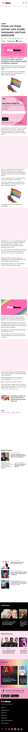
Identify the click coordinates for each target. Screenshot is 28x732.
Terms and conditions (7, 720)
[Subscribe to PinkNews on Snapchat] (18, 729)
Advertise (3, 715)
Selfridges (18, 412)
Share (4, 41)
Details (10, 241)
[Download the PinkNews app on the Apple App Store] (5, 696)
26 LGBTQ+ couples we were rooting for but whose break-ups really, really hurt (18, 398)
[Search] (23, 3)
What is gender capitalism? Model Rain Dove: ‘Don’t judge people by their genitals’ (19, 573)
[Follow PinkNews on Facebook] (6, 729)
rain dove (13, 412)
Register (5, 119)
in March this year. (16, 379)
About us (3, 707)
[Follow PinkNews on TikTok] (8, 729)
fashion (2, 412)
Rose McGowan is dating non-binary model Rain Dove (18, 563)
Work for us (4, 718)
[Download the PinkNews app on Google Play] (14, 696)
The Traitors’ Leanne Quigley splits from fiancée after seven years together (9, 623)
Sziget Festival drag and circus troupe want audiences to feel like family (9, 680)
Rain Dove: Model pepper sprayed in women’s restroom (20, 465)
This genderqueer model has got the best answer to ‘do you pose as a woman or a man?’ (19, 583)
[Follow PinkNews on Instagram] (15, 729)
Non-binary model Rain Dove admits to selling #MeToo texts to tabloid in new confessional (18, 455)
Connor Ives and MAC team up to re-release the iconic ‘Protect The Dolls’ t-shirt (8, 652)
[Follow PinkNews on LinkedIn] (21, 729)
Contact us (4, 712)
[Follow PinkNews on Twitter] (2, 729)
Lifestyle (4, 23)
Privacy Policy (19, 122)
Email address (6, 108)
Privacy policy (5, 723)
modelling (7, 412)
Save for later (11, 41)
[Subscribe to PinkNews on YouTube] (11, 729)
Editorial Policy (5, 710)
